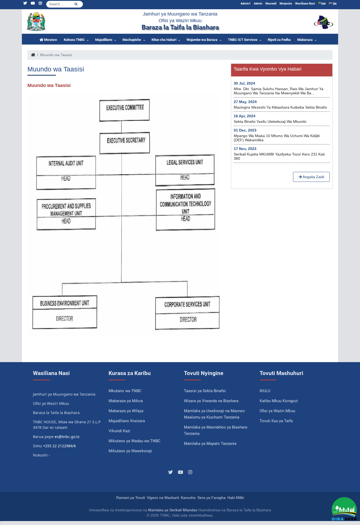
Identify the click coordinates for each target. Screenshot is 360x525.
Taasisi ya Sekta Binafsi (205, 390)
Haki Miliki (235, 497)
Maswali (270, 3)
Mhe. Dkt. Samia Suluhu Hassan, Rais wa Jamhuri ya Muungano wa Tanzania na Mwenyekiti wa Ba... (278, 91)
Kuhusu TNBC (74, 40)
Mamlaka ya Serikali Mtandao (172, 510)
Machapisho (132, 40)
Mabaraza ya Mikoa (126, 400)
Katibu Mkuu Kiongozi (279, 400)
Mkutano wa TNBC (125, 390)
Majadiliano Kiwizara (127, 421)
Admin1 (246, 3)
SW (323, 4)
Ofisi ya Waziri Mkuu (277, 411)
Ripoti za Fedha (279, 40)
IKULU (265, 390)
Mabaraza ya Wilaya (126, 411)
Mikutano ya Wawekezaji (130, 451)
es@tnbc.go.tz (67, 436)
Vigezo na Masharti (163, 497)
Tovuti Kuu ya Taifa (276, 421)
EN (334, 4)
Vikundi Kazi (119, 431)
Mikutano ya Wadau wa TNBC (134, 441)
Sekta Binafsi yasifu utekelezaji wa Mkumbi (270, 121)
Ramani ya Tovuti (130, 497)
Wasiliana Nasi (305, 3)
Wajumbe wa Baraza (202, 40)
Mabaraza (305, 40)
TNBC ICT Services (242, 40)
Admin (258, 3)
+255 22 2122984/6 (59, 445)
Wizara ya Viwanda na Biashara (211, 400)
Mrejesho (286, 3)
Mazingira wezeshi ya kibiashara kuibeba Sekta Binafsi (280, 107)
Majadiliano (103, 40)
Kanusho (188, 497)
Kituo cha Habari (164, 40)
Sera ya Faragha (211, 497)
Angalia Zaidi (313, 177)
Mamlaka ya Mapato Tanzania (210, 443)
